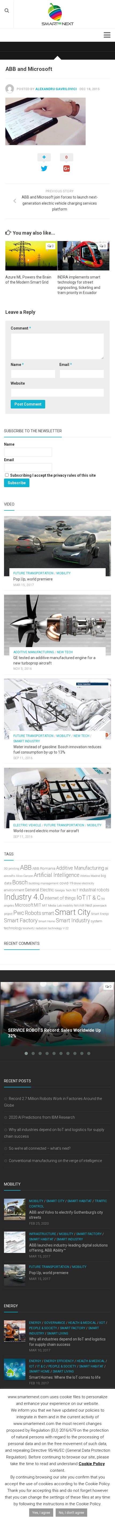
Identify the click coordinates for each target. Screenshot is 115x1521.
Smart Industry (26, 741)
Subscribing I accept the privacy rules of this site (52, 475)
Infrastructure (42, 1234)
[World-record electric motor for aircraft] (57, 798)
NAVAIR (79, 905)
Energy (35, 1323)
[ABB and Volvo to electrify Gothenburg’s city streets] (14, 1209)
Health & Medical (82, 1323)
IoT (81, 897)
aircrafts (9, 876)
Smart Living (57, 1333)
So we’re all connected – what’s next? (40, 1148)
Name (17, 364)
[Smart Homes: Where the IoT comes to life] (14, 1369)
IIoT (75, 890)
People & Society (43, 1328)
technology (13, 928)
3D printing (11, 868)
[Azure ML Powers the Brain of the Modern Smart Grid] (31, 255)
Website (18, 383)
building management (44, 883)
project (8, 914)
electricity (88, 883)
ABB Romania (43, 868)
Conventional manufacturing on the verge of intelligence (55, 1161)
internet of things (60, 898)
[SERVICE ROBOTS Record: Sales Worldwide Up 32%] (57, 1014)
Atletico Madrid (90, 876)
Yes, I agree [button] (41, 1513)
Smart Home (47, 921)
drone (77, 883)
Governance (54, 1323)
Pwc (18, 912)
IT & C (93, 898)
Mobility (63, 573)
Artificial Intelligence (56, 875)
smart (48, 913)
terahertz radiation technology (42, 928)
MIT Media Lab (52, 905)
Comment (21, 328)
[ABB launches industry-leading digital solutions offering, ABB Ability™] (14, 1242)
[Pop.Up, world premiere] (57, 546)
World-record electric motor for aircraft (46, 831)
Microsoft (24, 905)
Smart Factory (21, 920)
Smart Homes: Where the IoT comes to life (65, 1377)
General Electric (39, 889)
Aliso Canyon (24, 876)
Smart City (72, 912)
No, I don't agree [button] (71, 1513)
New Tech (65, 652)
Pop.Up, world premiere (33, 579)
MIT (37, 905)
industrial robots (94, 889)
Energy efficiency (59, 1361)
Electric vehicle (27, 825)
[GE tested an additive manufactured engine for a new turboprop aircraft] (57, 625)
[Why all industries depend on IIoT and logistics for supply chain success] (14, 1331)
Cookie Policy (92, 1463)
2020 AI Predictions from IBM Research (42, 1117)
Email (65, 364)
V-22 (66, 928)
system (96, 921)
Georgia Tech (63, 890)
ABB (26, 867)
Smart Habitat (79, 1201)
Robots (33, 913)
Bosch (20, 882)
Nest (88, 905)
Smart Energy (100, 914)
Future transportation (33, 573)
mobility (68, 905)
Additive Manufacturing (33, 652)
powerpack (100, 905)
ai (106, 868)
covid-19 (66, 883)
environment (14, 890)
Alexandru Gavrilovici (56, 89)
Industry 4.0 (24, 896)
